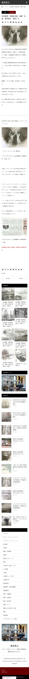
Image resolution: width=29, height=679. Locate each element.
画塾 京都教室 (7, 594)
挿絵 (5, 12)
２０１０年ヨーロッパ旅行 (10, 619)
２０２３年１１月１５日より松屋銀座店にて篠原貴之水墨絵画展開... (19, 480)
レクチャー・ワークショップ (10, 540)
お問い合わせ (4, 672)
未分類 (5, 572)
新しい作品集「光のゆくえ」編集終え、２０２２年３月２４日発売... (20, 519)
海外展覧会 (6, 583)
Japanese (8, 677)
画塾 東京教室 (7, 601)
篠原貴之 (6, 2)
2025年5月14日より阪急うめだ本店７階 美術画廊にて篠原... (20, 415)
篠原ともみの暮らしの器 (9, 608)
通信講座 (5, 615)
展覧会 (5, 555)
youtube (3, 670)
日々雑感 (5, 569)
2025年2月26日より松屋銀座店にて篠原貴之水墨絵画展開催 (19, 428)
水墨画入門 (6, 580)
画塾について (6, 604)
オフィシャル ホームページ (11, 537)
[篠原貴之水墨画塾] (14, 640)
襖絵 (4, 612)
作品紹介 (5, 544)
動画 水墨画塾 (7, 551)
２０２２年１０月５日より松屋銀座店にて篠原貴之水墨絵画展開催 (19, 506)
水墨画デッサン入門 (8, 576)
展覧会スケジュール (8, 558)
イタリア (5, 533)
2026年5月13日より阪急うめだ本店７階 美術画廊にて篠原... (20, 402)
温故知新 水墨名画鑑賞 (9, 587)
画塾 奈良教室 (7, 597)
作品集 (5, 548)
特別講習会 (6, 590)
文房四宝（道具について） (10, 565)
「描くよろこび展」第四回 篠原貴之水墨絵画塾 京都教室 (20, 467)
